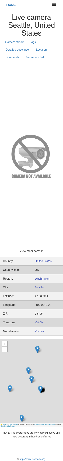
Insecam (12, 4)
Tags (33, 42)
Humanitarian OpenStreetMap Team (44, 424)
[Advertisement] (31, 96)
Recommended (34, 57)
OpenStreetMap (13, 424)
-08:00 (39, 322)
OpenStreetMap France (8, 426)
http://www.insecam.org (32, 459)
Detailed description (18, 49)
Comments (12, 57)
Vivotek (39, 331)
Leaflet (4, 424)
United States (43, 261)
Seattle (39, 287)
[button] (37, 349)
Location (41, 49)
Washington (42, 278)
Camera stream (14, 42)
